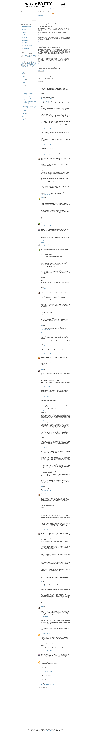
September (25, 83)
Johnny (42, 222)
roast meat (34, 62)
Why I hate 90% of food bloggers (46, 13)
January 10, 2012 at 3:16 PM (47, 650)
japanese (33, 61)
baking (30, 62)
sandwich (22, 57)
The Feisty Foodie (25, 43)
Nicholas (42, 227)
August (24, 85)
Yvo (41, 260)
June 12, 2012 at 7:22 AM (46, 664)
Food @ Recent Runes (26, 34)
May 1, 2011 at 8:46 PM (46, 329)
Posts (23, 13)
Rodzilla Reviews (25, 40)
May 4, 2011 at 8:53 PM (46, 616)
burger (28, 57)
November (24, 80)
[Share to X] (41, 81)
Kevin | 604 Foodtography (45, 633)
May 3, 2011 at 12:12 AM (46, 490)
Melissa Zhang (43, 493)
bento (28, 66)
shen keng (22, 66)
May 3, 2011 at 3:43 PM (46, 585)
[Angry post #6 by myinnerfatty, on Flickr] (41, 70)
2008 (23, 119)
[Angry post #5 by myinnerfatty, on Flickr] (41, 63)
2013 (23, 75)
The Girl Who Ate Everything (27, 45)
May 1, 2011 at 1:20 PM (46, 245)
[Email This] (38, 81)
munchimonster (43, 422)
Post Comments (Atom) (46, 723)
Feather (42, 660)
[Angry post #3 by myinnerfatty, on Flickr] (41, 41)
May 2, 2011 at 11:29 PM (46, 447)
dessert (32, 57)
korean (22, 62)
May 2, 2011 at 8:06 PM (46, 420)
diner (32, 64)
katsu (30, 65)
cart (33, 56)
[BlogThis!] (40, 81)
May (23, 89)
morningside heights (29, 63)
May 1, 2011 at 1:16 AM (46, 154)
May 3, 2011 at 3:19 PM (46, 529)
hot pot (34, 66)
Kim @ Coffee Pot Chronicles (46, 101)
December (24, 79)
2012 (23, 76)
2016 (23, 72)
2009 (23, 118)
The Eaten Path (24, 42)
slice (23, 63)
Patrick (42, 325)
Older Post (68, 721)
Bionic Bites (24, 29)
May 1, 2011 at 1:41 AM (46, 194)
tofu (25, 66)
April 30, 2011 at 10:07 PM (46, 98)
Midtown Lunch (24, 37)
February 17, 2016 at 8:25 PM (47, 684)
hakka (31, 66)
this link (49, 730)
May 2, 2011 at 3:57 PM (46, 386)
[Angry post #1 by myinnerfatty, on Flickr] (41, 15)
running (25, 56)
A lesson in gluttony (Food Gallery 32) (29, 107)
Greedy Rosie (43, 618)
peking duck (22, 67)
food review (24, 53)
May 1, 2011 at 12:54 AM (46, 144)
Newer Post (40, 721)
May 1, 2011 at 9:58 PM (46, 345)
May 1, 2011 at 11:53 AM (46, 240)
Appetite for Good (25, 27)
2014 (23, 73)
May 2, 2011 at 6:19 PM (46, 410)
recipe (26, 62)
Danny (42, 511)
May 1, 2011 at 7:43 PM (46, 288)
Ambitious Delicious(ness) (26, 26)
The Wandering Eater (25, 48)
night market (23, 58)
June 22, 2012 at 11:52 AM (46, 671)
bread (35, 64)
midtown (28, 61)
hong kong (27, 64)
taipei (34, 55)
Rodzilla (42, 197)
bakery (23, 61)
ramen (23, 65)
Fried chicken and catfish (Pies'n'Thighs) (29, 106)
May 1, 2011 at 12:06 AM (46, 128)
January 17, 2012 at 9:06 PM (47, 658)
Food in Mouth (24, 35)
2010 (23, 116)
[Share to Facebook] (42, 81)
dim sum (26, 65)
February (24, 113)
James (42, 486)
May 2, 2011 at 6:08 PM (46, 396)
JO (41, 348)
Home (54, 721)
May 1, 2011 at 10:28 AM (46, 225)
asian (34, 53)
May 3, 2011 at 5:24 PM (46, 603)
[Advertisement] (52, 718)
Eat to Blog (24, 32)
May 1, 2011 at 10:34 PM (46, 353)
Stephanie (42, 242)
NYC (30, 56)
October (24, 82)
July (23, 86)
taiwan (26, 55)
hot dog (34, 65)
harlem (26, 67)
